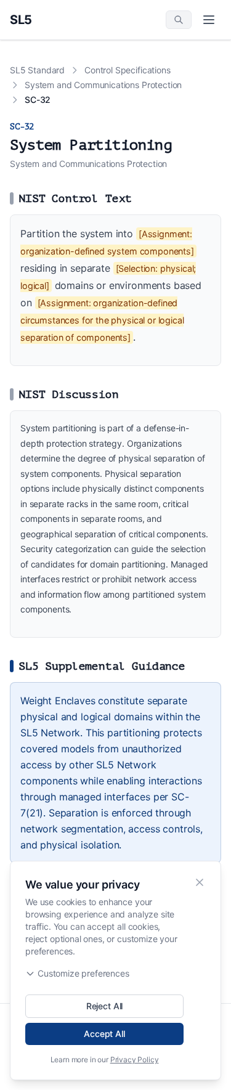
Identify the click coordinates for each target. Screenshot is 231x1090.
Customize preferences (83, 973)
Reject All (104, 1006)
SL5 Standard (37, 70)
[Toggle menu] (209, 19)
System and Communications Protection (103, 84)
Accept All (104, 1033)
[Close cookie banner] (199, 882)
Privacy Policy (134, 1059)
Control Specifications (127, 70)
